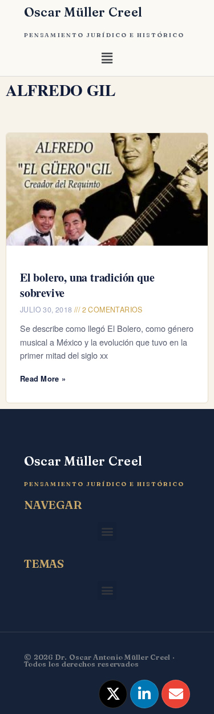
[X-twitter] (113, 694)
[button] (107, 60)
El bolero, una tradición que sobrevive (87, 285)
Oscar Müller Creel (83, 12)
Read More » (43, 378)
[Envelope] (175, 694)
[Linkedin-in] (144, 694)
